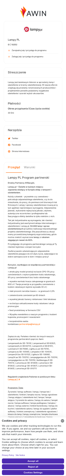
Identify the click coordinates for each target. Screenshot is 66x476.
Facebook (16, 145)
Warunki (29, 167)
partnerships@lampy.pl (29, 324)
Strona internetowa (20, 151)
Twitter (15, 138)
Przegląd (14, 167)
